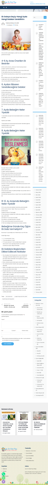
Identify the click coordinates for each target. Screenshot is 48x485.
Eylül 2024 (38, 229)
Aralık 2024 (38, 222)
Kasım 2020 (38, 287)
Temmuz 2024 (39, 232)
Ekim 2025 (38, 207)
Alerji (38, 351)
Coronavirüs (39, 367)
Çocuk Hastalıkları (39, 346)
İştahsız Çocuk (40, 323)
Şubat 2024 (38, 237)
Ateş (38, 353)
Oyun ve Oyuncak (40, 342)
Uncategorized (39, 395)
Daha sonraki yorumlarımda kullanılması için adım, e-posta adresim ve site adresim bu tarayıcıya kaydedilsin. (16, 339)
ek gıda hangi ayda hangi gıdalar (8, 298)
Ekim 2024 (38, 227)
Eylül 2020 (38, 289)
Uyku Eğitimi (39, 375)
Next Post (25, 305)
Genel (38, 372)
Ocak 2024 (38, 239)
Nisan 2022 (38, 264)
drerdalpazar (10, 25)
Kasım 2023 (38, 244)
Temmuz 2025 (39, 214)
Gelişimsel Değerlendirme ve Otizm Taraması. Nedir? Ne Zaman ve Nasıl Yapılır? (41, 100)
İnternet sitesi (25, 330)
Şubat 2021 (38, 279)
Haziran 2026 (39, 189)
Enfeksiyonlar (40, 356)
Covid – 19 (39, 370)
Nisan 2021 (38, 277)
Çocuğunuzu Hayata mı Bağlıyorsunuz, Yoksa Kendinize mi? (41, 85)
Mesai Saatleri (5, 476)
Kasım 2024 (38, 224)
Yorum (3, 319)
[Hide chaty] (3, 481)
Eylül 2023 (38, 247)
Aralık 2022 (38, 262)
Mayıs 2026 (38, 192)
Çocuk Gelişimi (39, 327)
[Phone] (3, 474)
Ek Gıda (16, 25)
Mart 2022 (38, 267)
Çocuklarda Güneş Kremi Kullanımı (41, 27)
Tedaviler (4, 471)
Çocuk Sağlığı (38, 358)
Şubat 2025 (38, 219)
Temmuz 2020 (39, 292)
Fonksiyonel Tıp (39, 377)
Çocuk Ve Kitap (40, 334)
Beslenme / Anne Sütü (31, 450)
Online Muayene (39, 392)
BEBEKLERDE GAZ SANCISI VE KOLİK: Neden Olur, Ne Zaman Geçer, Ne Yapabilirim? (41, 70)
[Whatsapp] (3, 478)
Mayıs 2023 (38, 257)
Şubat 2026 (38, 197)
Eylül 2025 (38, 209)
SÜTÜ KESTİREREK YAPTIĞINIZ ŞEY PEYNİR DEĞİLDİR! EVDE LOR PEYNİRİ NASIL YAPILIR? (23, 425)
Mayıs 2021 (38, 274)
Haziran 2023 (39, 254)
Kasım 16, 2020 (15, 23)
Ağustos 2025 (39, 212)
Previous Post (9, 305)
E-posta (14, 330)
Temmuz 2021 (39, 272)
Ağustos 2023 (39, 249)
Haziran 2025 (39, 217)
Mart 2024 (38, 234)
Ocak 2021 (38, 282)
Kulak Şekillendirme (40, 388)
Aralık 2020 (38, 284)
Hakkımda (5, 468)
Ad (2, 330)
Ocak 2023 (38, 259)
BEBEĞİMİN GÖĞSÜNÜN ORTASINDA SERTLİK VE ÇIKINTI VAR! (41, 118)
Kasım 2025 (38, 204)
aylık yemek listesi (9, 296)
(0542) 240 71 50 (40, 4)
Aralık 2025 (38, 202)
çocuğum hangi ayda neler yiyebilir (21, 296)
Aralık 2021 (38, 269)
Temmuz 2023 (39, 252)
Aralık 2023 (38, 242)
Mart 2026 (38, 194)
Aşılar (38, 361)
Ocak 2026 (38, 199)
